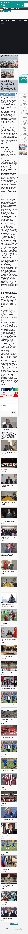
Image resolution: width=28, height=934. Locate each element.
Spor (25, 20)
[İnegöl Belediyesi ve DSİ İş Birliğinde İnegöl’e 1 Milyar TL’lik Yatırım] (23, 124)
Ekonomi (13, 20)
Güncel (7, 20)
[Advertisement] (14, 40)
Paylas (2, 390)
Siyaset (20, 20)
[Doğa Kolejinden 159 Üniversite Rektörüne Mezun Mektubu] (23, 113)
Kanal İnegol (11, 387)
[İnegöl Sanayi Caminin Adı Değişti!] (23, 104)
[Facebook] (17, 5)
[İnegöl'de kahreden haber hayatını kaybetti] (23, 97)
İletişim (12, 8)
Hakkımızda (6, 8)
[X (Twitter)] (19, 5)
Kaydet (13, 412)
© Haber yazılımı (10, 929)
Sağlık (2, 23)
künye (17, 8)
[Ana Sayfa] (2, 20)
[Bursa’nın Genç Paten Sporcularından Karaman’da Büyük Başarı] (23, 134)
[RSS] (22, 5)
